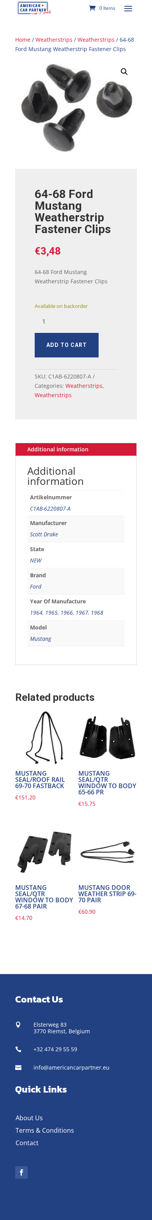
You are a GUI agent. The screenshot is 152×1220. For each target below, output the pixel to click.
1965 (51, 612)
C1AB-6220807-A (50, 508)
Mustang (40, 638)
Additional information (57, 449)
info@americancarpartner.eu (72, 1067)
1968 (97, 612)
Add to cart (66, 345)
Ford (35, 586)
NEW (35, 560)
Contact (27, 1143)
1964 (36, 612)
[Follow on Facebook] (21, 1172)
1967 (82, 612)
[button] (124, 72)
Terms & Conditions (45, 1130)
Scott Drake (44, 534)
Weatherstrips (53, 39)
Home (22, 39)
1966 (66, 612)
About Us (29, 1118)
